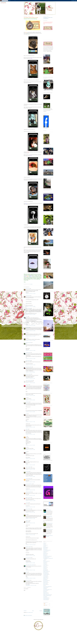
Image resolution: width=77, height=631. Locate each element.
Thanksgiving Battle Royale (46, 595)
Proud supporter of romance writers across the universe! (47, 18)
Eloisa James (44, 555)
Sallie (44, 585)
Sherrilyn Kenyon (45, 592)
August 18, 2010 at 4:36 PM (30, 411)
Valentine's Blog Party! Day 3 (49, 529)
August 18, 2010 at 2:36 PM (30, 382)
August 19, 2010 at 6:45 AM (30, 512)
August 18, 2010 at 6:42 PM (30, 458)
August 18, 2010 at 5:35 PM (30, 434)
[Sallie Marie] (46, 127)
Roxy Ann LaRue (28, 580)
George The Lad (28, 288)
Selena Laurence (45, 590)
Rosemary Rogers (45, 584)
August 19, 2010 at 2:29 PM (30, 562)
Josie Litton (44, 566)
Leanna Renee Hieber (46, 574)
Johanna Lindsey (45, 565)
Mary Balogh (45, 579)
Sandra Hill (44, 588)
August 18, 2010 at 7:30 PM (30, 476)
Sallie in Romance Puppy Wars (47, 586)
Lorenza (27, 460)
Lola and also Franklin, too (29, 483)
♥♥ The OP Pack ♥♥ (28, 308)
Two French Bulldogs (28, 478)
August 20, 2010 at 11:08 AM (30, 578)
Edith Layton (45, 554)
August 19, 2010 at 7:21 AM (30, 518)
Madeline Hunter (45, 577)
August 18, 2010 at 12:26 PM (30, 314)
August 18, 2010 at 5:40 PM (30, 445)
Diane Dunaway (45, 553)
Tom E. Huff (44, 596)
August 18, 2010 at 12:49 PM (30, 336)
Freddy (44, 560)
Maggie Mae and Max (28, 342)
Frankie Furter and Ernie (29, 366)
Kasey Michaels (45, 570)
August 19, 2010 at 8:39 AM (30, 522)
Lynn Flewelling (45, 576)
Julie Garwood (45, 569)
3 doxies (27, 316)
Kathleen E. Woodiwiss (46, 571)
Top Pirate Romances (45, 597)
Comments (45, 605)
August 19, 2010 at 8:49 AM (30, 534)
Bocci (26, 413)
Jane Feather (44, 562)
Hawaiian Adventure (45, 561)
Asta (26, 436)
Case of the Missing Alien (46, 550)
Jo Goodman (44, 564)
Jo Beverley (44, 563)
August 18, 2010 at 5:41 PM (30, 449)
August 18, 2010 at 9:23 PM (30, 495)
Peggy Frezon (27, 520)
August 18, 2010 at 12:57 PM (30, 364)
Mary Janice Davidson (46, 580)
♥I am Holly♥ (27, 327)
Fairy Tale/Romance (45, 557)
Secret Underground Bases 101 (47, 589)
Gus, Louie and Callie (28, 557)
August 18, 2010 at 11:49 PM (30, 500)
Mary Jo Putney (45, 581)
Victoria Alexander (45, 599)
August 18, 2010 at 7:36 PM (30, 481)
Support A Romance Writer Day (47, 594)
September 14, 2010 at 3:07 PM (31, 585)
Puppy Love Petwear (28, 497)
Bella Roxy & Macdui (28, 546)
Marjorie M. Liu (45, 578)
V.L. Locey (27, 502)
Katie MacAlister (45, 572)
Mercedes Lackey (45, 582)
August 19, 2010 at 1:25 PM (30, 555)
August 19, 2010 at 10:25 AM (30, 544)
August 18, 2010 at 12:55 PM (30, 350)
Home (33, 610)
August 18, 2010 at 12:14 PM (30, 306)
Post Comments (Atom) (30, 612)
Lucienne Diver (45, 575)
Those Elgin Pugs (28, 295)
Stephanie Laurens (45, 593)
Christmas (44, 552)
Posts (45, 603)
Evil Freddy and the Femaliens (47, 556)
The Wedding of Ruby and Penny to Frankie (31, 17)
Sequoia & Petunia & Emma (29, 380)
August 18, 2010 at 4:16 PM (30, 395)
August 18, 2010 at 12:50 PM (30, 340)
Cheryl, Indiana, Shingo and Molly (30, 564)
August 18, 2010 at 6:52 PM (30, 464)
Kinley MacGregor (45, 573)
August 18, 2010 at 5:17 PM (30, 421)
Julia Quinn (44, 568)
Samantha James (45, 587)
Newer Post (25, 610)
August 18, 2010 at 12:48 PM (30, 330)
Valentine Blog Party (45, 598)
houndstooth (27, 384)
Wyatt (26, 451)
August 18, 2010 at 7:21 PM (30, 469)
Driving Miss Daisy (28, 352)
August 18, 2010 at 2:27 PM (30, 378)
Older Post (41, 610)
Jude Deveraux (45, 567)
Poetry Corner (45, 583)
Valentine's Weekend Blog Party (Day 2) (49, 516)
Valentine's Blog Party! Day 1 (49, 523)
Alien (26, 332)
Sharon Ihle (44, 591)
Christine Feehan (45, 551)
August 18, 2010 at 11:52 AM (30, 293)
